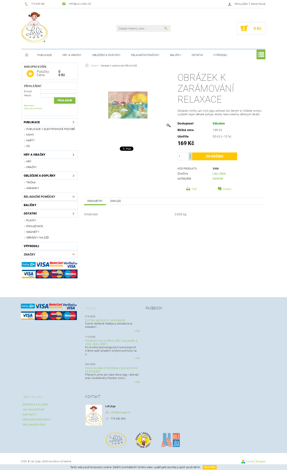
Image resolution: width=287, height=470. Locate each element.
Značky (30, 254)
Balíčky (175, 55)
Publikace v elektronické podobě (50, 129)
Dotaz (227, 189)
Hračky (31, 167)
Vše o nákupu (32, 397)
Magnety (32, 231)
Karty (30, 140)
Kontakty (30, 414)
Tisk (194, 189)
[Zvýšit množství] (190, 154)
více (137, 330)
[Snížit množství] (190, 158)
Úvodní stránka (27, 55)
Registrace (258, 4)
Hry (29, 161)
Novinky (91, 308)
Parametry (95, 201)
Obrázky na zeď (37, 237)
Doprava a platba (35, 404)
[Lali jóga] (34, 27)
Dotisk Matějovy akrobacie (105, 320)
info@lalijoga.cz (120, 412)
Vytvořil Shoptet (255, 461)
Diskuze (115, 201)
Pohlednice (34, 226)
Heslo (27, 95)
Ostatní (197, 55)
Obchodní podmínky (37, 419)
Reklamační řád (34, 424)
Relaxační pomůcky (145, 55)
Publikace (44, 55)
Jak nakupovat (34, 409)
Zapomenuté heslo (33, 108)
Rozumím (209, 467)
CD (28, 146)
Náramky (32, 188)
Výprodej (220, 55)
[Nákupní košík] (30, 74)
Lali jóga (219, 173)
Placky (31, 220)
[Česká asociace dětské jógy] (143, 439)
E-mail (28, 91)
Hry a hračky (72, 55)
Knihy (30, 134)
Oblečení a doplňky (106, 55)
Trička (31, 182)
